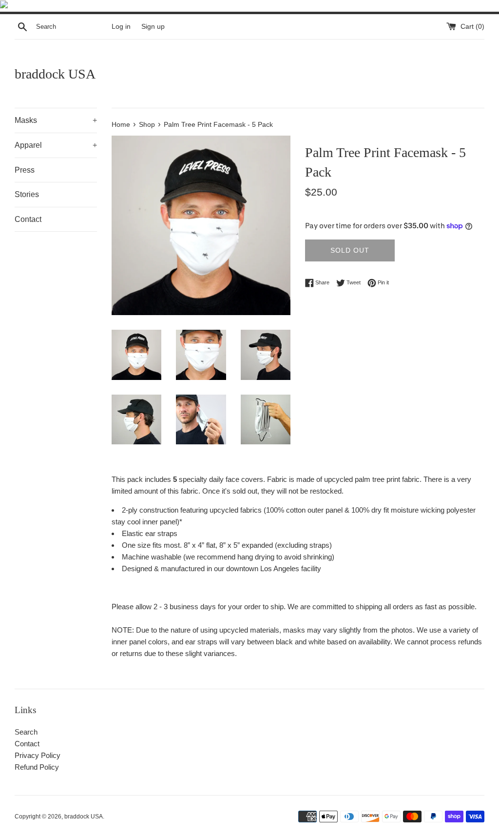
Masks (56, 120)
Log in (121, 26)
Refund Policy (37, 767)
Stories (27, 194)
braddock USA (55, 73)
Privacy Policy (37, 755)
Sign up (153, 26)
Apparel (56, 145)
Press (25, 170)
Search (26, 732)
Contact (28, 219)
